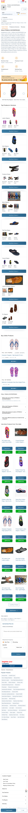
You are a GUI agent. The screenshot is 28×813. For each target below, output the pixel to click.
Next (24, 93)
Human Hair (4, 675)
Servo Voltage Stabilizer (7, 677)
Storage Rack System (17, 696)
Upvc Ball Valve (21, 717)
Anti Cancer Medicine (12, 710)
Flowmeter (4, 687)
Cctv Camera (18, 707)
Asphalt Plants (16, 703)
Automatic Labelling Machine (8, 694)
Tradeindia (3, 669)
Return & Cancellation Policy (9, 783)
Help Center (5, 779)
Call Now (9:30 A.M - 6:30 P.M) (10, 79)
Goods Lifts (19, 712)
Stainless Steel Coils (13, 714)
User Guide (5, 781)
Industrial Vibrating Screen (7, 684)
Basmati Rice (17, 677)
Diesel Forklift (19, 694)
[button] (24, 9)
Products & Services (14, 27)
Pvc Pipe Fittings (5, 717)
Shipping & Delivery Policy (8, 785)
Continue (18, 654)
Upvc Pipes (13, 717)
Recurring (15, 642)
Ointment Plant (13, 705)
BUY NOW (13, 361)
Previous (4, 93)
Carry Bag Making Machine (17, 680)
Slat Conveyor (5, 705)
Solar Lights (12, 712)
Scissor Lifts (19, 682)
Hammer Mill (15, 691)
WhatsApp (22, 79)
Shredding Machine (6, 691)
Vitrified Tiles (4, 714)
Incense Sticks (5, 712)
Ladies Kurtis (4, 707)
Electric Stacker (12, 682)
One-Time (7, 642)
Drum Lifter (4, 682)
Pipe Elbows (4, 719)
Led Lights (11, 707)
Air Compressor (22, 710)
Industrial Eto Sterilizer (7, 689)
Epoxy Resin (4, 698)
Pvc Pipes (22, 714)
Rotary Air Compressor (13, 687)
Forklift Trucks (12, 675)
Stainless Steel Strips (17, 700)
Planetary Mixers (21, 705)
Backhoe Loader (5, 680)
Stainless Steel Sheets (6, 700)
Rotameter (17, 684)
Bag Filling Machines (6, 703)
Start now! (12, 665)
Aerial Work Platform (6, 696)
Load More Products (14, 604)
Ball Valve (4, 710)
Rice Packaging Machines (19, 689)
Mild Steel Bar (12, 698)
